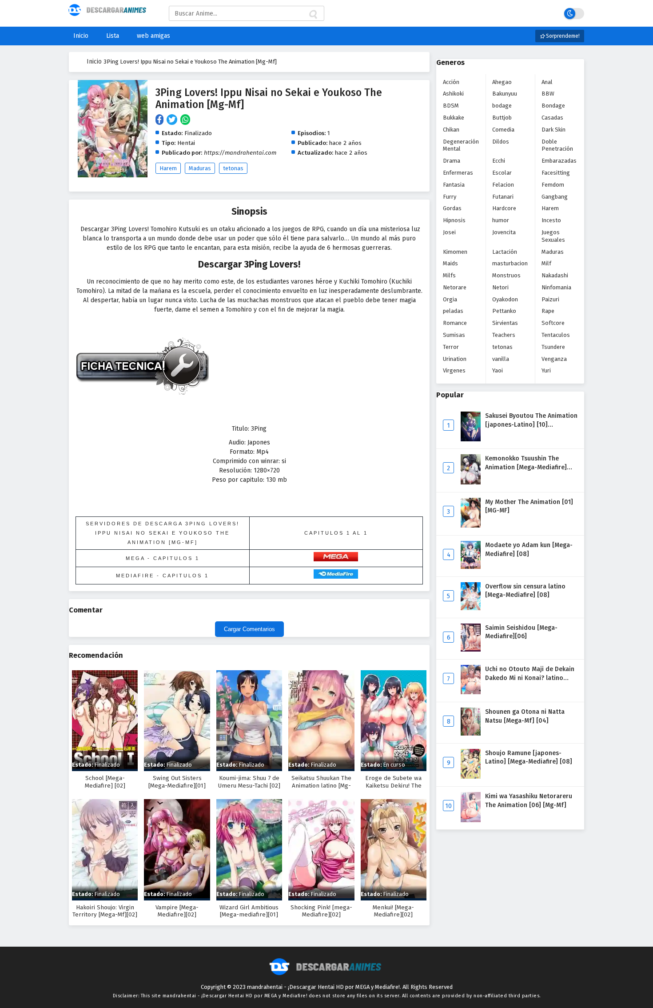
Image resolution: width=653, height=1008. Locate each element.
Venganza (554, 359)
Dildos (500, 141)
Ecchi (498, 160)
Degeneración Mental (461, 145)
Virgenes (454, 370)
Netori (500, 287)
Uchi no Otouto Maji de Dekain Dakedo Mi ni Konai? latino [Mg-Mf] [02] (529, 677)
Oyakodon (505, 299)
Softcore (553, 323)
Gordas (452, 208)
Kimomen (455, 251)
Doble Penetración (557, 145)
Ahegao (502, 82)
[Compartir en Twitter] (173, 120)
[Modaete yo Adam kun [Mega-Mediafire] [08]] (471, 567)
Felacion (503, 184)
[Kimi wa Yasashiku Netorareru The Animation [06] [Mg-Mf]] (471, 820)
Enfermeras (458, 172)
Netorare (454, 287)
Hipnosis (454, 220)
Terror (451, 347)
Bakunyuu (504, 93)
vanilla (500, 359)
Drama (451, 160)
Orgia (450, 299)
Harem (168, 168)
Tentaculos (556, 335)
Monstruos (506, 275)
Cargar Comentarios (249, 629)
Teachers (503, 335)
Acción (451, 82)
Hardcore (504, 208)
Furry (449, 196)
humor (500, 220)
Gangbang (555, 196)
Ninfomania (556, 287)
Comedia (503, 129)
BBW (548, 93)
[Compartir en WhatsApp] (185, 120)
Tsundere (553, 347)
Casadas (552, 117)
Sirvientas (505, 323)
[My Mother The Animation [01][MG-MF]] (471, 525)
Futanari (503, 196)
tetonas (233, 168)
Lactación (504, 251)
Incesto (551, 220)
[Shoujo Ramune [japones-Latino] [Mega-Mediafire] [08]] (471, 776)
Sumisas (454, 335)
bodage (502, 105)
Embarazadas (559, 160)
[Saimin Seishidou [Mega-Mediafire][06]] (471, 649)
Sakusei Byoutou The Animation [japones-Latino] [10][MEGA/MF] (531, 424)
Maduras (200, 168)
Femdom (553, 184)
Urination (454, 359)
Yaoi (497, 370)
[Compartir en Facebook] (161, 120)
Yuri (546, 370)
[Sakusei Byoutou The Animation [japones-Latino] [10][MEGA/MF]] (471, 439)
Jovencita (504, 232)
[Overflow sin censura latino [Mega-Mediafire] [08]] (471, 608)
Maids (450, 263)
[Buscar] (312, 14)
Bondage (553, 105)
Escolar (502, 172)
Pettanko (504, 311)
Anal (547, 82)
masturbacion (510, 263)
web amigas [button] (153, 36)
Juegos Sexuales (553, 236)
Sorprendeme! (562, 36)
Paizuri (550, 299)
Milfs (449, 275)
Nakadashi (555, 275)
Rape (548, 311)
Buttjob (502, 117)
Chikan (451, 129)
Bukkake (453, 117)
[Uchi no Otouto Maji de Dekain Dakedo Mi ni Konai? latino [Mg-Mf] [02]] (471, 692)
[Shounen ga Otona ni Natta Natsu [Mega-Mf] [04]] (471, 733)
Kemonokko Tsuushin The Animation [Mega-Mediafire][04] (526, 467)
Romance (455, 323)
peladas (453, 311)
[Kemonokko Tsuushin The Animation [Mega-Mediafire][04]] (471, 482)
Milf (546, 263)
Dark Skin (553, 129)
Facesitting (556, 172)
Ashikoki (453, 93)
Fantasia (454, 184)
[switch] (574, 13)
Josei (449, 232)
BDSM (451, 105)
